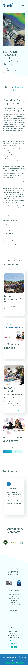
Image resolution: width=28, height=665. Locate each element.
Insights (14, 615)
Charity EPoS (14, 596)
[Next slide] (26, 498)
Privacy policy (19, 662)
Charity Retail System (14, 594)
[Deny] (26, 659)
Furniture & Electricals (14, 602)
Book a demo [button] (18, 451)
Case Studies (14, 619)
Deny (13, 662)
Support (14, 613)
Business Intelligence (14, 598)
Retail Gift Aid (14, 600)
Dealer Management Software (14, 604)
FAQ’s (14, 617)
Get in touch (7, 451)
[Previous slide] (2, 498)
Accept (7, 662)
